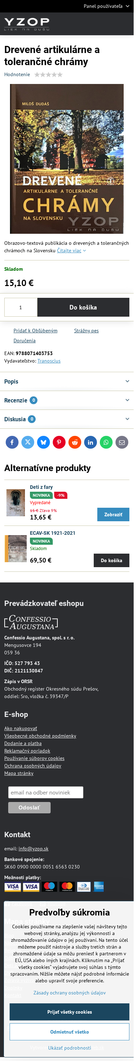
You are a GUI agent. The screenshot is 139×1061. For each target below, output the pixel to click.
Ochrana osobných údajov (32, 765)
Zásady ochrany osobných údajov (70, 992)
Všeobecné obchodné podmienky (40, 736)
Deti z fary (41, 487)
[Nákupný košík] (108, 24)
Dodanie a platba (23, 743)
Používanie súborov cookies (34, 758)
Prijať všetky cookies (69, 1012)
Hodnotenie (17, 74)
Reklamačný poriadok (27, 751)
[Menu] (125, 24)
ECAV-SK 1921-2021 (53, 533)
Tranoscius (49, 361)
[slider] (48, 75)
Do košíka (83, 307)
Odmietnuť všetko (69, 1032)
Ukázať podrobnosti (69, 1048)
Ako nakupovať (20, 728)
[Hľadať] (90, 24)
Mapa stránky (19, 773)
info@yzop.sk (33, 848)
